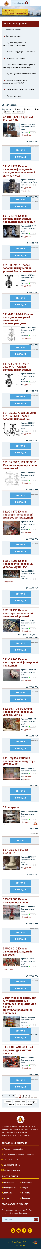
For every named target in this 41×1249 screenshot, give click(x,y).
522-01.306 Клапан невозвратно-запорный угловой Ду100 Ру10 (18, 564)
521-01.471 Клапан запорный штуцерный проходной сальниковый (19, 219)
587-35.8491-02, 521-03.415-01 (17, 851)
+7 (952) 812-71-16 (12, 1165)
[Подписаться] (36, 1219)
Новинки (8, 1102)
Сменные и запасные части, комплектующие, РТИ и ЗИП (15, 81)
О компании (8, 1182)
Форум (6, 1198)
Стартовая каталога (13, 30)
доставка (35, 146)
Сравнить (26, 191)
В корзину (20, 150)
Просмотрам (18, 112)
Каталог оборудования (16, 13)
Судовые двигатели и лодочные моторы (21, 74)
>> (35, 1096)
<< (17, 1096)
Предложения (19, 1102)
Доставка (7, 1193)
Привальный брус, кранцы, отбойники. (20, 52)
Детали (20, 840)
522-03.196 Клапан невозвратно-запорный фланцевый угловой (18, 613)
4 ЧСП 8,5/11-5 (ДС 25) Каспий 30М (18, 118)
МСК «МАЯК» (19, 1242)
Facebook (24, 1230)
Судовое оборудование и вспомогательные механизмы (14, 44)
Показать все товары (14, 36)
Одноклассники (30, 1230)
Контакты (26, 1193)
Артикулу (27, 109)
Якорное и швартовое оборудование (20, 89)
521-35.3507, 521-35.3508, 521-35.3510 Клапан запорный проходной (20, 416)
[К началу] (35, 1239)
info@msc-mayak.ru (12, 1170)
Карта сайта (27, 1182)
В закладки (20, 157)
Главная (7, 10)
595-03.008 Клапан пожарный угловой (15, 901)
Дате (7, 112)
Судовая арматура (13, 96)
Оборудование (9, 1188)
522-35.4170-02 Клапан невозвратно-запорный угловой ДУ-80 (18, 711)
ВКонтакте (18, 1230)
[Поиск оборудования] (26, 3)
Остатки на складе (24, 1104)
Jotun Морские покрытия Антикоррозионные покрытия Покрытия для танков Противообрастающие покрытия (19, 1005)
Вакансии (26, 1198)
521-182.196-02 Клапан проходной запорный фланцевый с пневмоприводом (18, 319)
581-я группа (11, 807)
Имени (17, 109)
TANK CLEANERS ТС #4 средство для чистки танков (18, 1050)
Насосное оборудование (15, 58)
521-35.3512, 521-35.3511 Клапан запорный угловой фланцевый (20, 465)
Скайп (13, 1230)
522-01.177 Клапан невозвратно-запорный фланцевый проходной (18, 514)
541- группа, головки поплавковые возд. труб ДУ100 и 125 (19, 761)
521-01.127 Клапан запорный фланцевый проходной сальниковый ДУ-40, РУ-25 (19, 171)
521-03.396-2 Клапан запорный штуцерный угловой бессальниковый (19, 268)
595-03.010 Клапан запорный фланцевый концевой (17, 951)
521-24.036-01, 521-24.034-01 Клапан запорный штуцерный (17, 366)
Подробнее (26, 135)
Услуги (25, 1188)
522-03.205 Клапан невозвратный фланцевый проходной (20, 662)
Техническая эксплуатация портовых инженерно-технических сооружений (19, 66)
